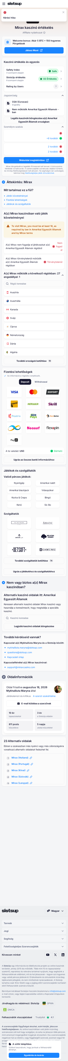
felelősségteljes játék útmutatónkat (39, 173)
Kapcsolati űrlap (15, 657)
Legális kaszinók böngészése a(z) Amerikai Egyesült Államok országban (34, 120)
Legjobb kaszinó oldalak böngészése (34, 626)
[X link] (55, 955)
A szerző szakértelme (44, 696)
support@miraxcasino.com (21, 667)
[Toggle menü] (4, 4)
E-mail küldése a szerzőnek (36, 703)
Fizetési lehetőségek (16, 200)
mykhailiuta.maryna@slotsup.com (24, 647)
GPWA (50, 1003)
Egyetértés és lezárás (34, 1055)
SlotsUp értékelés (15, 77)
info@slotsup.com (58, 991)
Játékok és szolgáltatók (18, 204)
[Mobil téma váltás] (62, 4)
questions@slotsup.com (19, 652)
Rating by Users (15, 86)
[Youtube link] (48, 955)
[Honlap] (15, 4)
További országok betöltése (33, 361)
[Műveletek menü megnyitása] (64, 14)
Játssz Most (31, 50)
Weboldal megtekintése (32, 160)
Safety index (13, 69)
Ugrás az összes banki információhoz (34, 459)
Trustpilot (44, 1017)
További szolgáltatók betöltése (33, 560)
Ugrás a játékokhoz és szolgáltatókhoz (34, 571)
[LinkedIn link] (63, 955)
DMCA (11, 1009)
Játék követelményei (17, 195)
